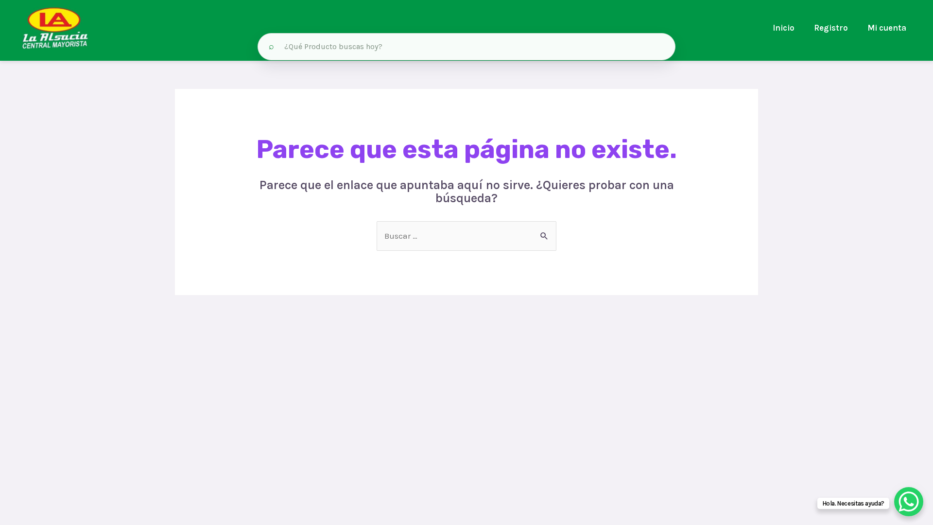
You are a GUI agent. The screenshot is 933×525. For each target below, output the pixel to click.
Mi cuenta (886, 28)
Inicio (784, 28)
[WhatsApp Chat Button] (908, 501)
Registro (831, 28)
